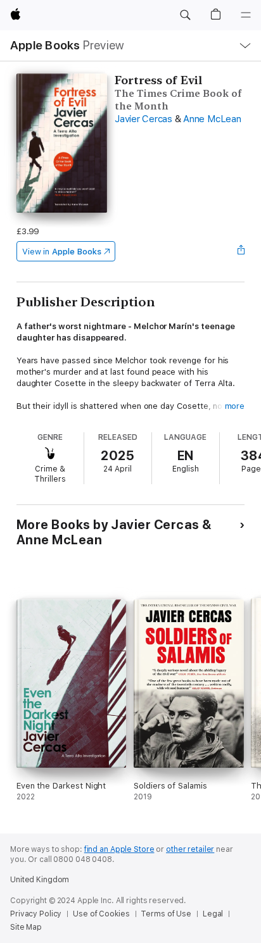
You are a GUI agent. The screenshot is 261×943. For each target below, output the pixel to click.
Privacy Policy (35, 913)
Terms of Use (166, 913)
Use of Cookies (101, 913)
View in (61, 251)
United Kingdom (39, 879)
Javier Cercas (143, 119)
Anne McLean (212, 119)
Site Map (26, 927)
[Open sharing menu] (241, 251)
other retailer (190, 849)
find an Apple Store (119, 849)
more (235, 406)
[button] (185, 15)
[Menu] (246, 15)
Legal (213, 913)
